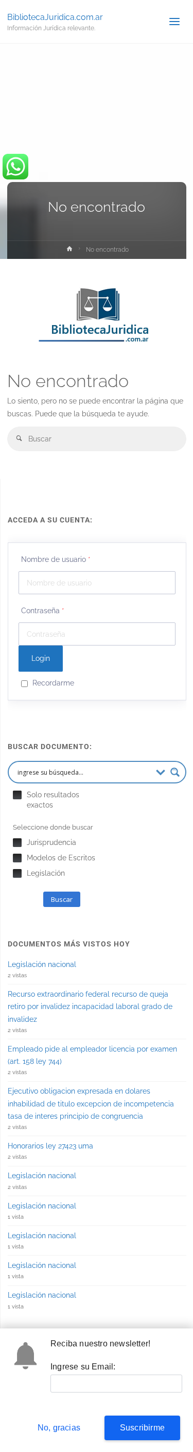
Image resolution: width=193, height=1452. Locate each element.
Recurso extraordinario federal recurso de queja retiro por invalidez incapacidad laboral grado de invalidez (90, 1006)
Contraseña (42, 611)
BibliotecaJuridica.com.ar (55, 17)
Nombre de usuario (56, 559)
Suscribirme (142, 1427)
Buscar (62, 899)
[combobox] (96, 439)
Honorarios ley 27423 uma (50, 1146)
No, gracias (59, 1427)
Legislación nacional (42, 964)
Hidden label (17, 795)
